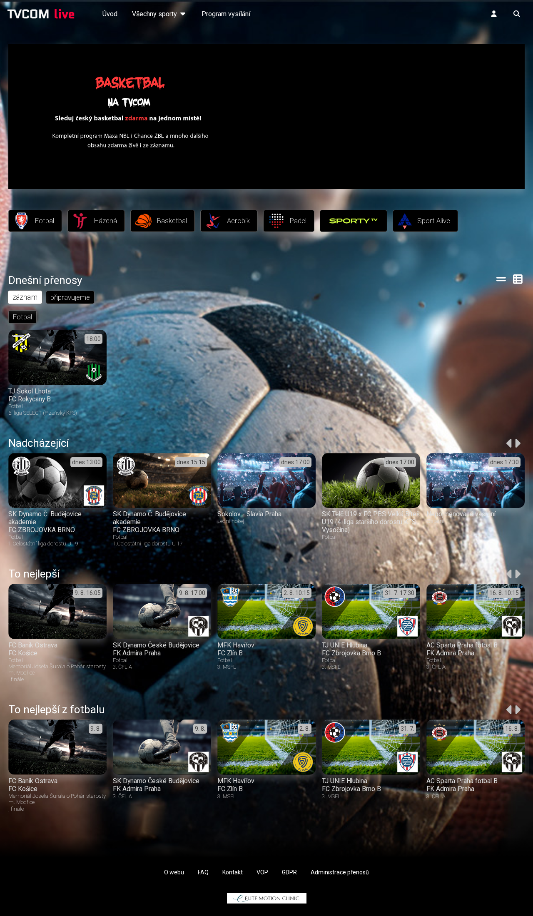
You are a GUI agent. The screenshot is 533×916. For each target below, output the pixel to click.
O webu (174, 872)
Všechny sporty (155, 14)
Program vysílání (226, 14)
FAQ (203, 872)
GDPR (289, 872)
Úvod (109, 14)
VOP (262, 872)
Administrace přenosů (340, 872)
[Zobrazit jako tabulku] (501, 278)
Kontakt (232, 872)
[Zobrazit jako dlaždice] (518, 278)
